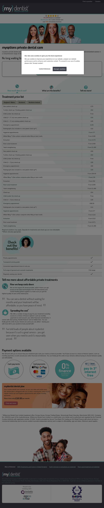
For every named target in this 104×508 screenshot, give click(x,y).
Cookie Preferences (44, 68)
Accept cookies (60, 69)
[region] (53, 62)
